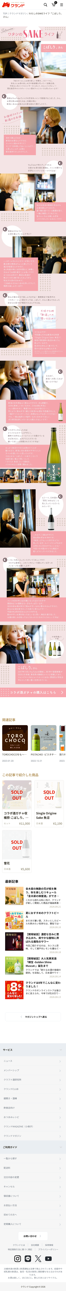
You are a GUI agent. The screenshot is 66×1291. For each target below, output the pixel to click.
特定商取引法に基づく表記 (20, 1249)
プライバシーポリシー (48, 1249)
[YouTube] (48, 1258)
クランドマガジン (18, 13)
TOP (5, 13)
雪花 (7, 863)
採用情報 (49, 1244)
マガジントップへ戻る (36, 1016)
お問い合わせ (30, 1236)
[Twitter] (38, 1258)
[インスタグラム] (17, 1258)
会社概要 (35, 1244)
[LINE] (28, 1258)
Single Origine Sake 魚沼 (46, 815)
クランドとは (19, 1244)
